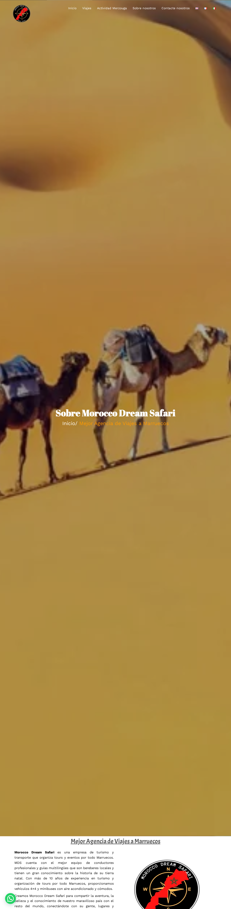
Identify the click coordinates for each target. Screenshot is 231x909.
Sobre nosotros (144, 8)
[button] (10, 898)
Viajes (86, 8)
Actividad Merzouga (112, 8)
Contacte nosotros (176, 8)
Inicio (72, 8)
